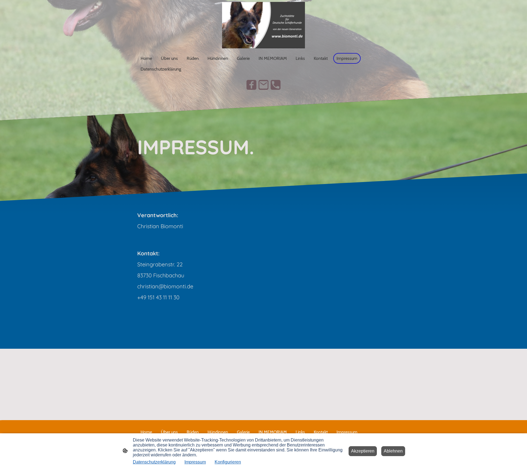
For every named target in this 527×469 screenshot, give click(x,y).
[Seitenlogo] (263, 25)
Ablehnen (393, 451)
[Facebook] (251, 85)
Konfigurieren (228, 462)
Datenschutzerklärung (154, 462)
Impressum (195, 462)
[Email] (263, 85)
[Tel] (276, 85)
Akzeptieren (362, 451)
